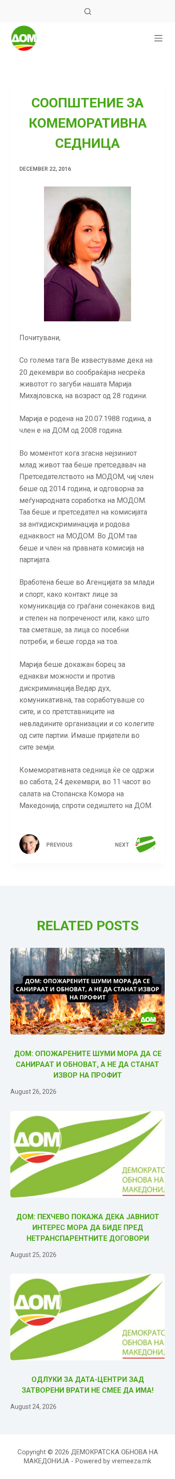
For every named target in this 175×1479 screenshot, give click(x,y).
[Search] (87, 11)
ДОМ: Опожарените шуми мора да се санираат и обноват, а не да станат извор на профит (88, 1064)
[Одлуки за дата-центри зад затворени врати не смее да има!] (87, 1317)
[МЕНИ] (158, 38)
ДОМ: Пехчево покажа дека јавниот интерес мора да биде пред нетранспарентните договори (87, 1228)
